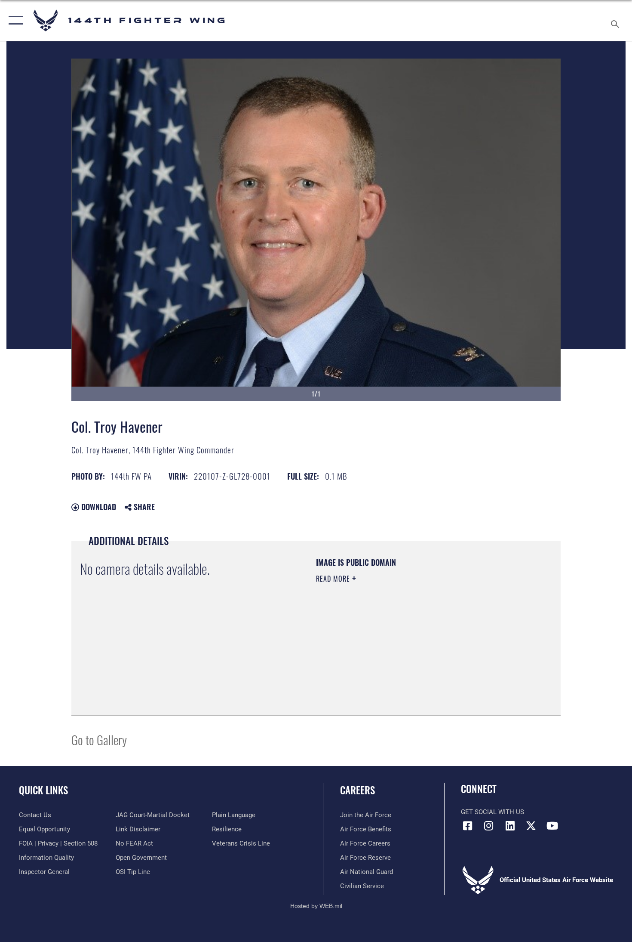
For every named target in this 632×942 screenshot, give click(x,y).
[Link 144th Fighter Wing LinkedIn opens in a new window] (509, 825)
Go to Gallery (99, 739)
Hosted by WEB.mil (316, 905)
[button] (14, 20)
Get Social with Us (492, 812)
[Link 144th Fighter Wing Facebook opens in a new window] (467, 825)
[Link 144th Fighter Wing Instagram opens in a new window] (488, 825)
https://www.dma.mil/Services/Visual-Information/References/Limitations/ (417, 645)
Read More (334, 578)
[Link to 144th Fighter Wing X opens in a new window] (531, 825)
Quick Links (43, 790)
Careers (357, 790)
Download (97, 506)
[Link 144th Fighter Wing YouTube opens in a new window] (552, 825)
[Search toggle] (616, 20)
